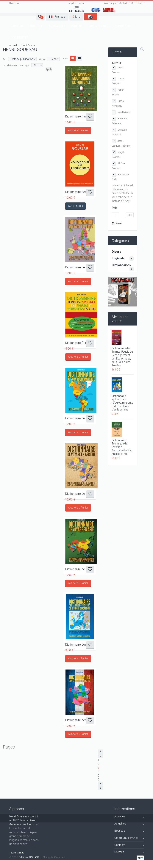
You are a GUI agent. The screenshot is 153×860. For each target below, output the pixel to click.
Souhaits (123, 3)
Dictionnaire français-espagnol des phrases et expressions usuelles (79, 343)
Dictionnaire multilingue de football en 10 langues (79, 116)
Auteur (117, 63)
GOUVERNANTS (100, 26)
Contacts (119, 844)
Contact (77, 26)
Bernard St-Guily (120, 177)
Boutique (36, 26)
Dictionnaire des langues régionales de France (79, 720)
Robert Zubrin (118, 92)
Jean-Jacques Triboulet (121, 143)
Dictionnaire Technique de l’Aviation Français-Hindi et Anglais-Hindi (122, 447)
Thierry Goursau (118, 81)
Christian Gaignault (119, 132)
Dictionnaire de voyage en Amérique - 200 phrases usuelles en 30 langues (79, 418)
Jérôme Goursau (118, 166)
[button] (40, 16)
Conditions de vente (126, 837)
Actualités (57, 26)
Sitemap (119, 851)
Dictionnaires (121, 265)
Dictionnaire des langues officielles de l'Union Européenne (79, 644)
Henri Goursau (117, 70)
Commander (137, 3)
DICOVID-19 (122, 26)
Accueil (18, 26)
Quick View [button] (79, 88)
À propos (120, 816)
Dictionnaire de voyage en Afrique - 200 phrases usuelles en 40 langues (79, 493)
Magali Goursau (118, 154)
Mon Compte (110, 3)
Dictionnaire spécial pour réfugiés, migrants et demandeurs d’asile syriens (122, 402)
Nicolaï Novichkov (118, 103)
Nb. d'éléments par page (16, 65)
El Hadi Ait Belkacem (120, 121)
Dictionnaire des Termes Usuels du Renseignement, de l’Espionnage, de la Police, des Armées (122, 357)
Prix (114, 208)
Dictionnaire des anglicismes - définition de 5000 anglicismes (79, 192)
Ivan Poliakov (124, 112)
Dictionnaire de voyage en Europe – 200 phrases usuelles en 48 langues (79, 267)
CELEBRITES (20, 37)
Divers (116, 251)
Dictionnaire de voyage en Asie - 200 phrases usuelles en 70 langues (79, 569)
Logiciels (118, 258)
